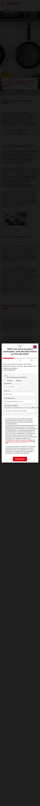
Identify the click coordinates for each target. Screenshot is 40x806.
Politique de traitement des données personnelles (20, 440)
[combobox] (11, 387)
